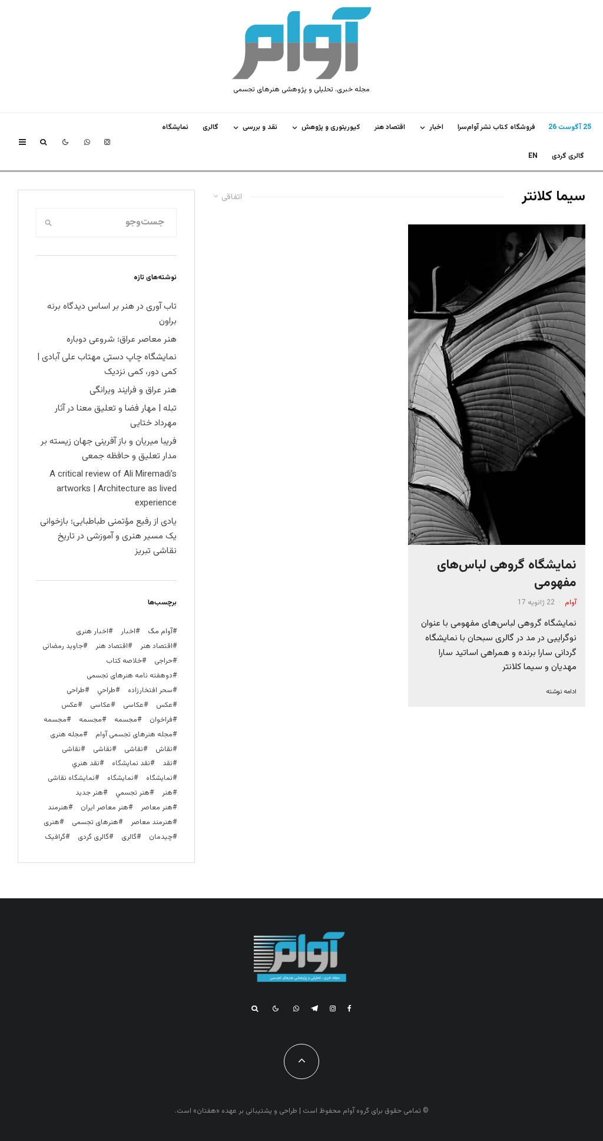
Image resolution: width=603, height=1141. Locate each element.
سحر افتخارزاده (150, 690)
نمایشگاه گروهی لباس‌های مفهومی (507, 574)
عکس (69, 705)
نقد (168, 763)
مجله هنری (66, 734)
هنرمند (58, 807)
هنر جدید (89, 793)
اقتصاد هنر (390, 127)
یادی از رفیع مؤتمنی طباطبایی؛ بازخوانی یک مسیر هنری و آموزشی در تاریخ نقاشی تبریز (108, 536)
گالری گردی (568, 156)
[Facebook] (349, 1008)
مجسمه (125, 720)
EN (533, 156)
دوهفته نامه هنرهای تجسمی (130, 675)
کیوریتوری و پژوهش (331, 127)
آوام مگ (160, 631)
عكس (164, 705)
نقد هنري (86, 763)
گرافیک (55, 837)
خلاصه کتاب (124, 661)
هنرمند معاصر (152, 822)
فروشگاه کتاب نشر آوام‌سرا (496, 127)
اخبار (436, 127)
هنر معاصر (157, 807)
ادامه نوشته (561, 692)
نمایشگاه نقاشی (71, 778)
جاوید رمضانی (62, 646)
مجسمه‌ (55, 720)
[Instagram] (107, 142)
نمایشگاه (120, 778)
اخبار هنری (92, 631)
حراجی (163, 661)
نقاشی (133, 749)
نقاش (164, 749)
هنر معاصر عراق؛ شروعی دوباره (122, 339)
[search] (49, 223)
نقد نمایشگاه (131, 763)
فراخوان (161, 720)
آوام (571, 602)
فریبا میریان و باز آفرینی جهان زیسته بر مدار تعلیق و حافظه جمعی (109, 449)
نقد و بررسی (260, 127)
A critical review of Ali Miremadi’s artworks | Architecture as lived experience (113, 489)
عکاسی (133, 705)
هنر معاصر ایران (104, 807)
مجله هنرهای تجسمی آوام (134, 734)
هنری (51, 822)
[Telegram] (314, 1008)
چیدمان (161, 837)
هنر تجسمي (132, 793)
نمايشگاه (175, 127)
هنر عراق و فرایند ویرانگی (133, 390)
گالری (210, 127)
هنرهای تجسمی (95, 822)
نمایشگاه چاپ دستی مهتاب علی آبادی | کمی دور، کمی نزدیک (107, 364)
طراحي (106, 690)
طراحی (76, 690)
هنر (167, 793)
